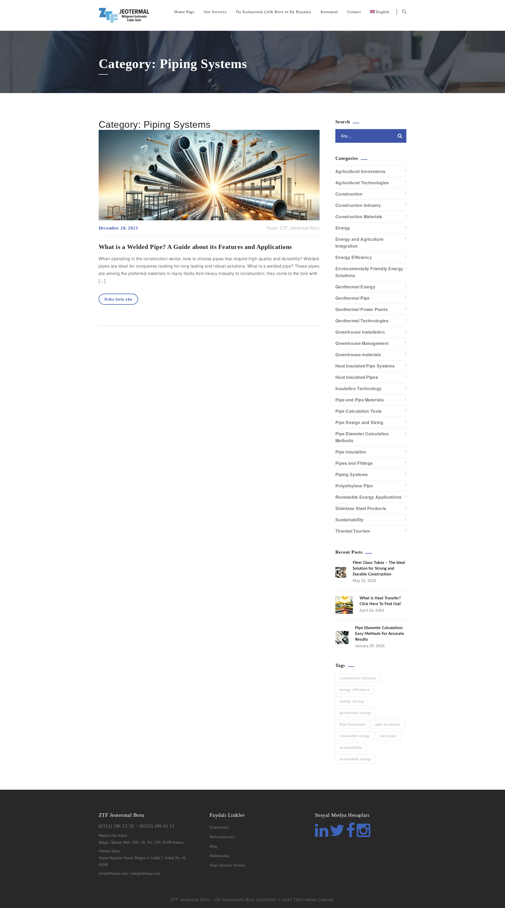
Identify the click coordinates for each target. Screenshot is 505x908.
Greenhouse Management (361, 343)
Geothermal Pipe (352, 298)
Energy (342, 228)
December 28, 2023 (118, 228)
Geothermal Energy (355, 287)
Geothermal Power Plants (361, 309)
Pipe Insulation (350, 452)
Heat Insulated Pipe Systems (365, 366)
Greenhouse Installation (360, 332)
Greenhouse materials (358, 354)
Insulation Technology (358, 388)
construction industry (358, 678)
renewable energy (355, 736)
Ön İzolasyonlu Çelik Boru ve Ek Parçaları (273, 12)
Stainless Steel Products (360, 508)
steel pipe (388, 736)
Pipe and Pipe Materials (359, 400)
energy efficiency (355, 689)
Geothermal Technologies (361, 321)
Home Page (184, 12)
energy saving (352, 701)
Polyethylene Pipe (354, 486)
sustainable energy (355, 759)
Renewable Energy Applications (368, 497)
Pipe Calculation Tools (358, 411)
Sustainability (349, 520)
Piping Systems (351, 474)
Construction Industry (358, 205)
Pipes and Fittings (354, 463)
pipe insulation (388, 724)
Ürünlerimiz (219, 827)
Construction (349, 194)
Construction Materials (358, 216)
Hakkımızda (219, 856)
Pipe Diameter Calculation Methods (362, 437)
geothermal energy (356, 713)
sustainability (351, 747)
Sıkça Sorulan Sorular (227, 865)
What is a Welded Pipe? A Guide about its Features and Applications (195, 246)
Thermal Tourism (352, 531)
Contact (354, 12)
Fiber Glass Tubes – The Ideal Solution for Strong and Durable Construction (379, 568)
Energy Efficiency (353, 257)
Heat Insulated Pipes (356, 377)
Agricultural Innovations (360, 171)
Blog (213, 846)
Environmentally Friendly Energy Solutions (369, 272)
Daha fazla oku (118, 299)
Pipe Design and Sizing (359, 422)
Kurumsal (329, 12)
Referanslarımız (222, 837)
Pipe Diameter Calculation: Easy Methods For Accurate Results (379, 633)
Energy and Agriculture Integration (359, 242)
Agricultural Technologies (362, 183)
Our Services (215, 12)
